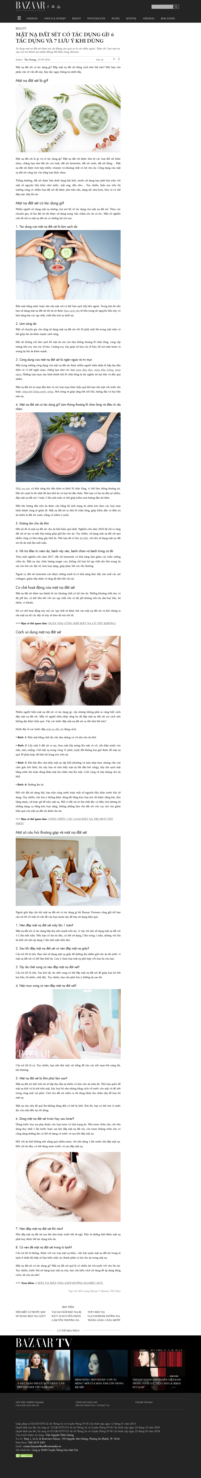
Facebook (48, 7)
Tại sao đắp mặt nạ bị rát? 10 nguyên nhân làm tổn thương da (66, 1316)
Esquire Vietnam (143, 1402)
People (116, 18)
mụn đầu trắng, (104, 369)
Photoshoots (96, 18)
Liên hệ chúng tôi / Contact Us (92, 1405)
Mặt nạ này (23, 488)
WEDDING (149, 18)
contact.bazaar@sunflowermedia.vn (42, 1446)
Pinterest (114, 59)
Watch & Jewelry (55, 18)
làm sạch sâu (72, 310)
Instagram (53, 7)
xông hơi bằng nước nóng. (38, 391)
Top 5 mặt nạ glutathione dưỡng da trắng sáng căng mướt (104, 1316)
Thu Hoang (30, 59)
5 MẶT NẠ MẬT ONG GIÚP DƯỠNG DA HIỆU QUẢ (69, 1283)
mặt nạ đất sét (54, 729)
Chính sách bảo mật (86, 1402)
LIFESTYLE (131, 18)
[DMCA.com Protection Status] (24, 1455)
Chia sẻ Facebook (119, 60)
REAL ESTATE (168, 18)
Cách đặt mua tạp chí (27, 1405)
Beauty (76, 18)
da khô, (84, 538)
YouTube (58, 7)
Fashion (32, 18)
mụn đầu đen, (84, 369)
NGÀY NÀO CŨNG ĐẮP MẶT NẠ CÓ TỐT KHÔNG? (82, 623)
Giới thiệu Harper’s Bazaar (29, 1402)
